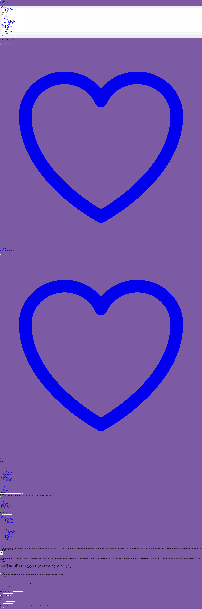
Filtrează (21, 493)
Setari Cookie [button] (2, 549)
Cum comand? (5, 503)
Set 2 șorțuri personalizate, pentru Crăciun (8, 250)
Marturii (9, 24)
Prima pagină (2, 39)
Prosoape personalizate (10, 17)
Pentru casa (6, 29)
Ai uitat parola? (3, 597)
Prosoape (8, 13)
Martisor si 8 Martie (9, 26)
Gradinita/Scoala (9, 9)
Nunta (7, 27)
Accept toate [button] (7, 549)
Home (3, 6)
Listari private (4, 463)
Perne (7, 11)
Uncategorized (5, 490)
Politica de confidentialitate (7, 505)
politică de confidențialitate (46, 605)
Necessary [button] (2, 560)
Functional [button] (2, 572)
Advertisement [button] (2, 581)
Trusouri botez (11, 23)
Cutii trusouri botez (11, 21)
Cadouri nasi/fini (11, 20)
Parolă (1, 593)
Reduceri (6, 31)
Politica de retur (5, 504)
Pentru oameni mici (7, 8)
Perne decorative (9, 30)
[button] (4, 12)
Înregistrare (2, 607)
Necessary (3, 561)
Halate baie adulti (9, 16)
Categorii (4, 7)
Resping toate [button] (12, 549)
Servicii (3, 32)
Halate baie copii (9, 12)
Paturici (7, 10)
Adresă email (2, 601)
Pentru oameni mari (5, 477)
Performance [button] (2, 575)
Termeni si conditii (5, 507)
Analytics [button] (1, 578)
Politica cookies (5, 506)
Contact (3, 35)
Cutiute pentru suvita (10, 469)
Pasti (7, 28)
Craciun (7, 25)
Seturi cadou (8, 14)
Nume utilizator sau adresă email (6, 591)
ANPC (3, 508)
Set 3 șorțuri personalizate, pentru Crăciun (8, 458)
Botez (7, 19)
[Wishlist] (0, 254)
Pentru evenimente (7, 528)
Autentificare (9, 595)
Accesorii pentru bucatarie (9, 478)
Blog (3, 34)
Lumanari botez (11, 22)
